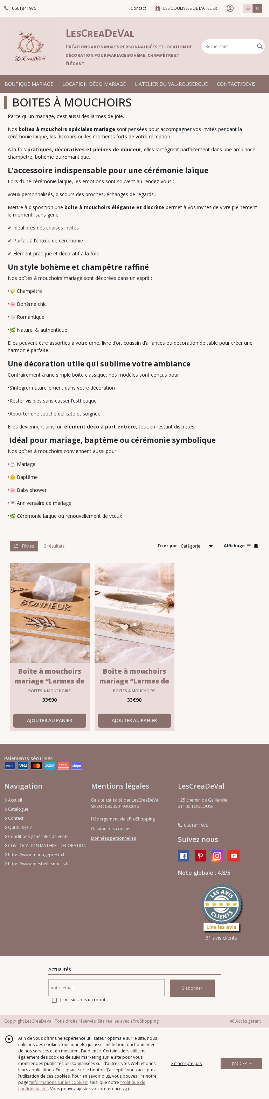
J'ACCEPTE (241, 1063)
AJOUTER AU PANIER (49, 720)
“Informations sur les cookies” (58, 1082)
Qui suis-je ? (19, 827)
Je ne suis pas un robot (82, 1000)
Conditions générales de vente (38, 836)
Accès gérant (247, 1021)
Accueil (14, 800)
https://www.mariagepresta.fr (36, 855)
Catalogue (17, 809)
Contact (138, 8)
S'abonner (192, 988)
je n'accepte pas (186, 1063)
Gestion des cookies (111, 829)
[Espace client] (230, 8)
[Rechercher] (259, 46)
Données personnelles (113, 838)
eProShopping (144, 1021)
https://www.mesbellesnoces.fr (38, 864)
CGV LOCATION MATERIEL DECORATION (47, 846)
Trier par (167, 546)
